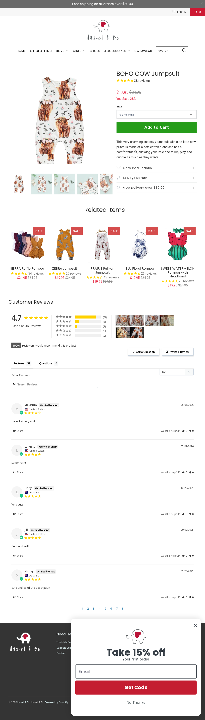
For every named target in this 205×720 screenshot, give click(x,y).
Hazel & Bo (23, 702)
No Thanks (136, 702)
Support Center (65, 647)
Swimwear (143, 51)
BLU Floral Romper (140, 245)
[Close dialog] (195, 625)
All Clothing (41, 51)
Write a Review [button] (179, 352)
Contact (60, 653)
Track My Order (65, 642)
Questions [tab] (45, 363)
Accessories (115, 51)
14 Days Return (135, 178)
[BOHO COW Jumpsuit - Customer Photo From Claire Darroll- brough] (167, 320)
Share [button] (19, 431)
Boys (60, 51)
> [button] (131, 608)
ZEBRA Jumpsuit (65, 245)
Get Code (136, 687)
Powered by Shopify (56, 702)
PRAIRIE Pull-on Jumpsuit (102, 245)
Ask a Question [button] (145, 352)
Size (119, 106)
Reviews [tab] (18, 363)
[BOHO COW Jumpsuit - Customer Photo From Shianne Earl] (137, 332)
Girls (77, 51)
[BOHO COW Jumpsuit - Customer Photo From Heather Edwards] (123, 320)
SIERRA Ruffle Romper (27, 245)
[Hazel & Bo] (102, 30)
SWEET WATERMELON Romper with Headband (178, 245)
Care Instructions (137, 168)
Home (21, 51)
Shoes (95, 51)
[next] (107, 120)
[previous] (14, 120)
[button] (184, 431)
